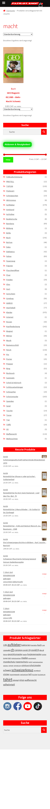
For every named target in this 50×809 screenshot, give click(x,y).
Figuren (9, 265)
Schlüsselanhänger (14, 387)
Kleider (9, 312)
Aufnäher (10, 214)
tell (30, 674)
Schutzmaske (12, 396)
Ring (8, 368)
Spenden (10, 401)
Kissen (9, 322)
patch (30, 662)
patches (5, 666)
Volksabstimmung (14, 177)
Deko (8, 247)
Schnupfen (11, 392)
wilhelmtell (9, 684)
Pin (7, 354)
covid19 (35, 650)
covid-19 (26, 650)
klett (9, 658)
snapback (37, 670)
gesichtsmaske (15, 654)
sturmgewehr (15, 674)
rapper (10, 666)
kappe (5, 658)
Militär (9, 336)
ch (12, 650)
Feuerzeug (10, 261)
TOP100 (9, 186)
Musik (8, 340)
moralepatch (32, 658)
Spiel (8, 406)
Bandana (10, 223)
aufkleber (14, 645)
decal (41, 650)
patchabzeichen (38, 662)
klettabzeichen (16, 658)
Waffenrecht (11, 434)
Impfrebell (10, 307)
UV (7, 429)
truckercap (41, 675)
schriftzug (25, 665)
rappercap (17, 666)
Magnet (9, 331)
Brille (8, 233)
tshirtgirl (16, 680)
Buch (8, 237)
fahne (5, 654)
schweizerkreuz (22, 670)
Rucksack (10, 373)
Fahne (8, 256)
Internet (9, 317)
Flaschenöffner (12, 270)
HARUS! (9, 303)
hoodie (25, 654)
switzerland (24, 675)
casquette (6, 650)
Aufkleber (10, 205)
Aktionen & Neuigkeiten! (17, 144)
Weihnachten (12, 438)
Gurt (8, 289)
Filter (8, 159)
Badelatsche (11, 219)
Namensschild (12, 345)
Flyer (8, 275)
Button (9, 242)
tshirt (7, 679)
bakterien (26, 645)
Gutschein (10, 294)
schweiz (7, 670)
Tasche (9, 410)
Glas (8, 284)
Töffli (8, 424)
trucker (34, 675)
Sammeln (10, 378)
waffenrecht (31, 680)
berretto (34, 645)
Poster (9, 359)
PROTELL (10, 181)
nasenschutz (22, 661)
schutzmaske (35, 665)
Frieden (9, 279)
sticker (6, 674)
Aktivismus (11, 200)
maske (24, 657)
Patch (8, 350)
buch (39, 645)
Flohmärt (10, 191)
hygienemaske (34, 654)
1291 (5, 645)
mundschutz (9, 661)
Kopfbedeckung (13, 326)
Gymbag (9, 298)
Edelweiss (10, 251)
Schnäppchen (12, 195)
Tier (8, 420)
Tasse (8, 415)
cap (43, 645)
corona (18, 650)
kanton (44, 654)
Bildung (9, 228)
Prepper (9, 364)
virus (21, 680)
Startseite (10, 10)
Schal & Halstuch (13, 382)
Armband (10, 209)
